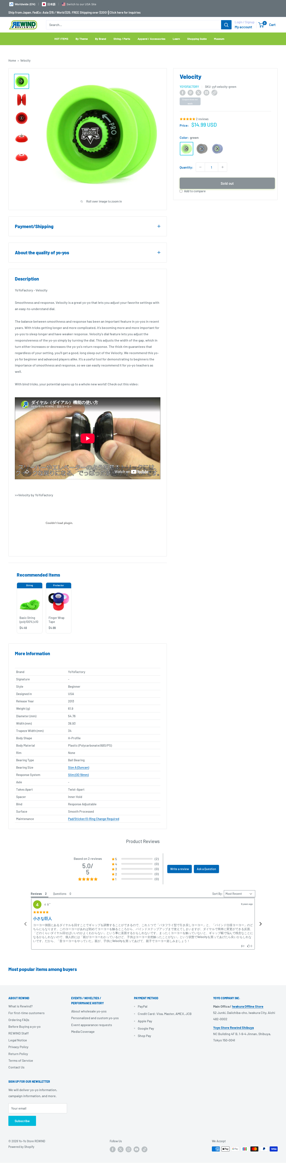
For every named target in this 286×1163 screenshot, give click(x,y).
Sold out (227, 183)
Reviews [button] (36, 893)
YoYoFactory (189, 86)
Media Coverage (83, 1031)
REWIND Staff (18, 1033)
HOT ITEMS (61, 38)
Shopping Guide (197, 38)
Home (12, 60)
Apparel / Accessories (151, 38)
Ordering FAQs (18, 1020)
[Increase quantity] (222, 167)
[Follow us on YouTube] (136, 1149)
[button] (242, 946)
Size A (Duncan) (78, 767)
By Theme (82, 38)
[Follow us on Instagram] (128, 1149)
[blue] (217, 148)
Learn (176, 38)
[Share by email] (206, 92)
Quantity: (186, 167)
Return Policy (18, 1054)
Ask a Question (206, 869)
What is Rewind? (20, 1006)
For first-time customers (26, 1013)
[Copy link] (214, 92)
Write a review (179, 869)
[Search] (226, 24)
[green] (186, 148)
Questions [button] (59, 893)
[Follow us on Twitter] (121, 1149)
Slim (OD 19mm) (78, 775)
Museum (219, 38)
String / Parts (121, 38)
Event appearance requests (91, 1025)
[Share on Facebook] (183, 92)
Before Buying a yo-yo (24, 1026)
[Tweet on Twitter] (198, 92)
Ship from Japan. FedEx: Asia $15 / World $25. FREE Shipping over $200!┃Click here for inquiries (74, 12)
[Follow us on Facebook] (113, 1149)
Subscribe (22, 1121)
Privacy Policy (18, 1047)
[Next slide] (260, 923)
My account (243, 27)
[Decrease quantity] (200, 167)
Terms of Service (20, 1060)
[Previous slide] (25, 923)
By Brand (100, 38)
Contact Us (16, 1067)
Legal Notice (17, 1040)
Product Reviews (143, 841)
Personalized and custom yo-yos (95, 1018)
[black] (202, 148)
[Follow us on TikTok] (144, 1149)
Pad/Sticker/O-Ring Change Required (93, 819)
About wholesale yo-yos (89, 1011)
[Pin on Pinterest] (190, 92)
